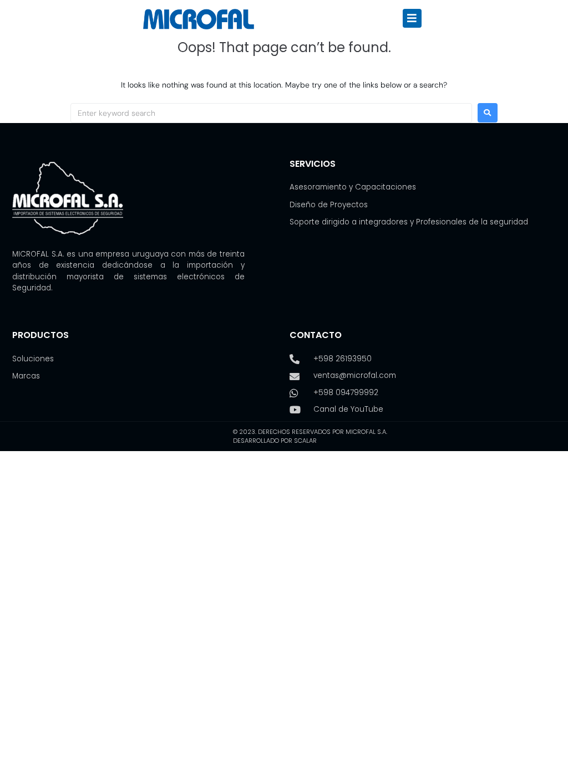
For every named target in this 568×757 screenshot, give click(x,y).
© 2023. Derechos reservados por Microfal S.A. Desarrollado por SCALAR (310, 436)
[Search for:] (271, 113)
